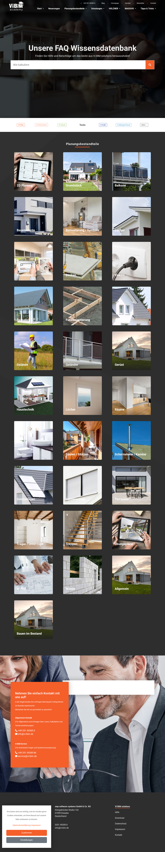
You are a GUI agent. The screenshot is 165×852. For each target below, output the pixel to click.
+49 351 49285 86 (26, 752)
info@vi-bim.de (25, 734)
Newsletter (140, 3)
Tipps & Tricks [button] (147, 8)
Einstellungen (26, 840)
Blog (103, 3)
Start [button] (39, 8)
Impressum (120, 829)
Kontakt (153, 3)
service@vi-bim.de (27, 756)
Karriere (127, 3)
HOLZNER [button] (114, 8)
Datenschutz (120, 823)
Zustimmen (26, 833)
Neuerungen (54, 8)
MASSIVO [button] (129, 8)
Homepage (115, 3)
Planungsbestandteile (74, 8)
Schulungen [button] (97, 8)
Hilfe (117, 812)
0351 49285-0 (61, 825)
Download (119, 818)
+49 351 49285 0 (26, 730)
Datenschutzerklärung (21, 825)
